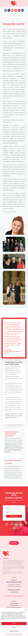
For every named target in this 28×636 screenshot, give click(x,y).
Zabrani (14, 627)
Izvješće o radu (14, 605)
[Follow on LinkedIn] (22, 10)
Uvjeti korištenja (8, 634)
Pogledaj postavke (14, 631)
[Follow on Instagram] (12, 10)
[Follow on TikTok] (19, 10)
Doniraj (14, 543)
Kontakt (14, 601)
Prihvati (14, 623)
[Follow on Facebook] (5, 10)
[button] (26, 609)
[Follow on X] (8, 10)
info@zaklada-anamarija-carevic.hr (14, 596)
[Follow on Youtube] (15, 10)
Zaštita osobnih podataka (17, 634)
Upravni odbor (14, 603)
